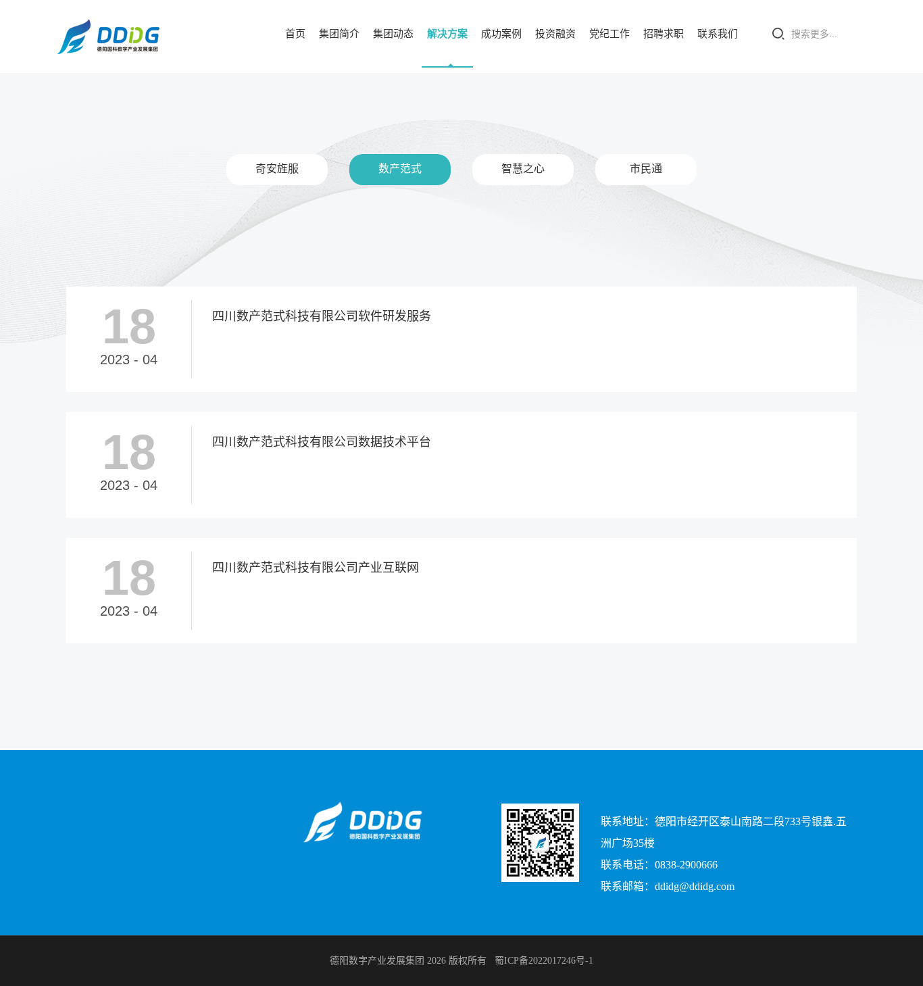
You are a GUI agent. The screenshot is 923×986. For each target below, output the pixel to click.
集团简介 (339, 33)
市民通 (646, 168)
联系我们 (717, 33)
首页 (295, 33)
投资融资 (555, 33)
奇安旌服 (277, 168)
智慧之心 (523, 168)
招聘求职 (663, 33)
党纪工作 (609, 33)
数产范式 (400, 168)
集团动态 (393, 33)
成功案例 (501, 33)
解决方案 (447, 33)
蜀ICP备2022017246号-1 (544, 961)
